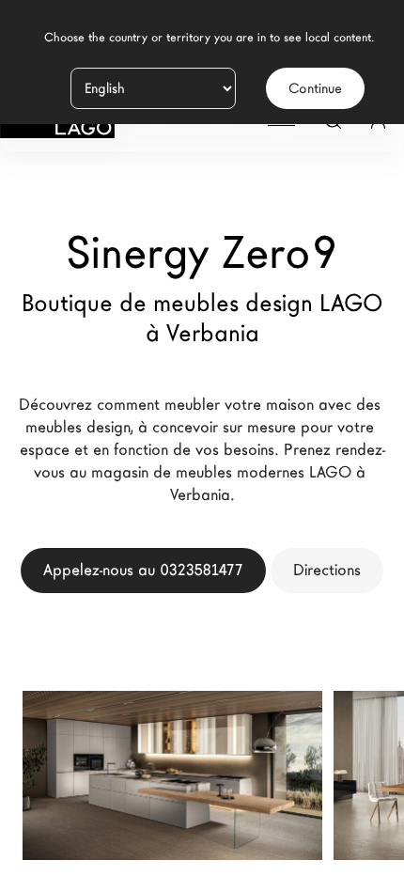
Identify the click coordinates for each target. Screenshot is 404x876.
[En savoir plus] (286, 801)
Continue (315, 88)
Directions (327, 570)
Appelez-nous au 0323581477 (143, 570)
